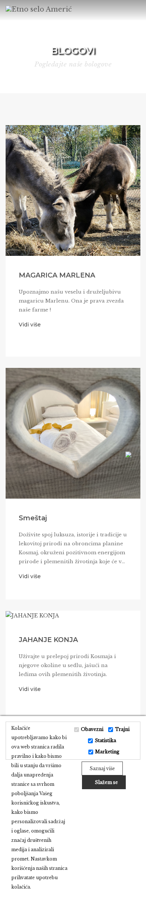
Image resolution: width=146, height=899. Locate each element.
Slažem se (106, 782)
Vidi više (30, 324)
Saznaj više (102, 768)
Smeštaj (33, 518)
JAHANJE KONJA (48, 640)
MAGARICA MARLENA (57, 275)
